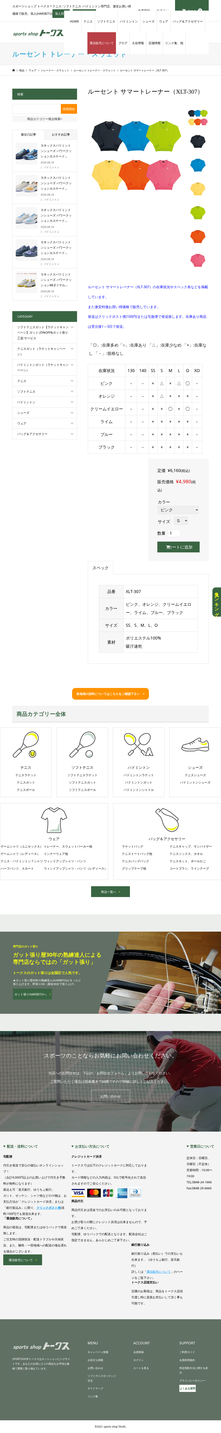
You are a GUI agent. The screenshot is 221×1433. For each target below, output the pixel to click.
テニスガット (26, 782)
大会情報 (138, 43)
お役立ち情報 (95, 1360)
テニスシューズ (195, 775)
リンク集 (93, 1396)
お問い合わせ (110, 1096)
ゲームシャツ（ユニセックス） (22, 846)
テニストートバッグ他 (137, 853)
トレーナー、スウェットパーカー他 (68, 846)
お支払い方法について (92, 1146)
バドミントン (129, 21)
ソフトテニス (106, 21)
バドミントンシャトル (139, 789)
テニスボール (26, 789)
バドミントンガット (138, 782)
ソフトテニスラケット (82, 775)
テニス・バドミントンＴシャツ (22, 861)
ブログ (122, 43)
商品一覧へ (108, 892)
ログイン (138, 1360)
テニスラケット (25, 775)
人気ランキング (216, 602)
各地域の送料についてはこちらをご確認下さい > (110, 694)
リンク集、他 (174, 43)
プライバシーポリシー (192, 1380)
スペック (100, 568)
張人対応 (62, 14)
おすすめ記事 (61, 134)
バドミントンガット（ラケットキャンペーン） (43, 367)
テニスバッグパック (135, 861)
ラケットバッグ (132, 846)
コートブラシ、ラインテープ (189, 868)
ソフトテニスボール (82, 789)
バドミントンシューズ (195, 782)
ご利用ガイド (187, 1352)
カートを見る (141, 1368)
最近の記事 (28, 134)
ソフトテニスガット (82, 782)
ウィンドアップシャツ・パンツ (65, 861)
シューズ (148, 21)
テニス (88, 21)
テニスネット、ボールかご (188, 861)
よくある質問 (187, 1388)
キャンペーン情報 (98, 1352)
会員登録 (138, 1352)
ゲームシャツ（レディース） (20, 853)
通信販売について (102, 43)
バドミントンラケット (139, 775)
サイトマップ (95, 1388)
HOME (74, 21)
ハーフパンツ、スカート (17, 868)
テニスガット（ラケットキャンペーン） (41, 351)
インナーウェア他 (56, 853)
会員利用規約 (187, 1360)
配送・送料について (22, 1146)
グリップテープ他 (134, 868)
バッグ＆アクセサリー (188, 21)
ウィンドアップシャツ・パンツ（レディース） (75, 868)
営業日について (202, 1146)
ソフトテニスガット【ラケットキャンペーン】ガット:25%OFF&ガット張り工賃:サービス (43, 332)
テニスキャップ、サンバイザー (191, 846)
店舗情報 (154, 43)
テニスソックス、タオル (186, 853)
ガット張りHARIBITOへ (30, 994)
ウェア (163, 21)
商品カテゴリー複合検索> (44, 119)
